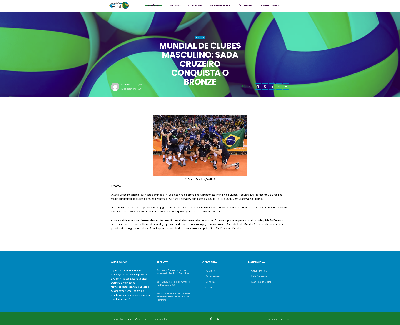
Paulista (210, 270)
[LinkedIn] (272, 86)
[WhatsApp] (265, 86)
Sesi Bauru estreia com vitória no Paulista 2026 (174, 283)
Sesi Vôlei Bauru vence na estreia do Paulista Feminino (173, 272)
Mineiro (210, 282)
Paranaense (212, 276)
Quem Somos (259, 270)
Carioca (209, 287)
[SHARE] (286, 86)
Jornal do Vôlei (133, 319)
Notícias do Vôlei (261, 282)
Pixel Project (284, 319)
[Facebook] (258, 86)
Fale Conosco (259, 276)
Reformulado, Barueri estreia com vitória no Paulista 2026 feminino (173, 296)
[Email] (279, 86)
